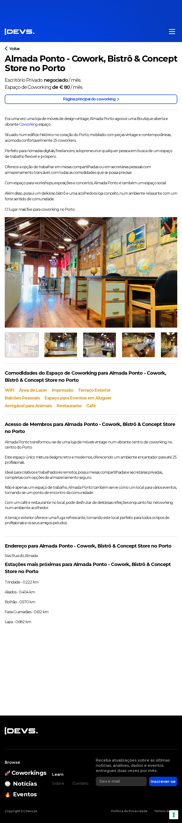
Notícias (25, 783)
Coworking (28, 124)
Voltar (14, 49)
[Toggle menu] (172, 31)
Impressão (62, 390)
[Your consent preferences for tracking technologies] (173, 814)
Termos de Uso (165, 811)
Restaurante (69, 405)
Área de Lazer (33, 390)
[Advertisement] (91, 10)
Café (91, 405)
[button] (22, 344)
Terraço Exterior (94, 390)
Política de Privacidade (129, 811)
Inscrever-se (163, 781)
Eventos (25, 794)
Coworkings (29, 772)
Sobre (58, 783)
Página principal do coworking (89, 99)
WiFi (9, 390)
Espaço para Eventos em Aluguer (78, 398)
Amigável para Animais (28, 405)
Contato (81, 783)
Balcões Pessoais (22, 398)
